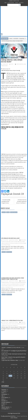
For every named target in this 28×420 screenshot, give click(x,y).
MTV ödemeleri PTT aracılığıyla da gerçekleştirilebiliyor (14, 350)
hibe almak (23, 240)
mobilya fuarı (11, 285)
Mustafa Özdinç (14, 240)
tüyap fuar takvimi (15, 324)
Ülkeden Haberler (5, 407)
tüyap (9, 324)
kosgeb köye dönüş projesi (20, 243)
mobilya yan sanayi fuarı (7, 287)
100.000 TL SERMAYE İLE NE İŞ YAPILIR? (10, 347)
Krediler (3, 404)
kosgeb (3, 241)
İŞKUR (2, 399)
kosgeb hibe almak (9, 241)
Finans (2, 392)
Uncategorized (4, 408)
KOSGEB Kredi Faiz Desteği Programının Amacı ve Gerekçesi (21, 201)
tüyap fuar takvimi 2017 (12, 325)
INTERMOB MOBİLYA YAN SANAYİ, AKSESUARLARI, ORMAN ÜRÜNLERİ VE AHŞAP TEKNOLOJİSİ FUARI (12, 278)
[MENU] (1, 34)
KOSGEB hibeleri (17, 241)
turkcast (23, 322)
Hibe (2, 396)
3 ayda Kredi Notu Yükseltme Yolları (9, 360)
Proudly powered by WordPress (8, 416)
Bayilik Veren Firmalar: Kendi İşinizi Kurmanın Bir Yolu (13, 354)
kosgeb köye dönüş (8, 243)
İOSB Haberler (9, 252)
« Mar (2, 382)
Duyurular (3, 44)
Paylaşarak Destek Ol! (12, 194)
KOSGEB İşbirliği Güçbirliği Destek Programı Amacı (5, 201)
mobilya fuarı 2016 (19, 285)
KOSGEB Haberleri (13, 212)
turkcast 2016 (4, 324)
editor (11, 64)
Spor (2, 405)
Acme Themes (14, 417)
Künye (6, 2)
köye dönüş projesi (5, 244)
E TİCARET (3, 391)
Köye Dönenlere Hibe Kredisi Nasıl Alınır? (10, 238)
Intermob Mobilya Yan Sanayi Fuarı (9, 282)
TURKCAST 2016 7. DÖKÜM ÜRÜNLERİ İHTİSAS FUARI (12, 320)
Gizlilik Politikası (11, 2)
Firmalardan (4, 394)
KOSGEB (7, 212)
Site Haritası (21, 2)
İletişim (16, 2)
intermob (23, 281)
